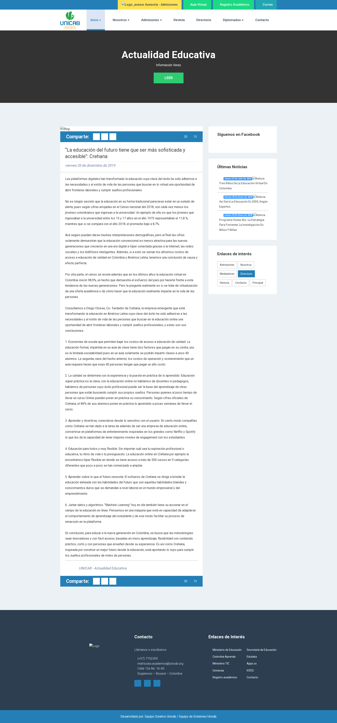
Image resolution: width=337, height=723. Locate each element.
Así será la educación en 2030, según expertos (243, 202)
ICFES (250, 670)
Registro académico (225, 677)
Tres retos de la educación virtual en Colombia (243, 183)
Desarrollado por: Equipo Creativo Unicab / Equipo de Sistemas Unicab (168, 716)
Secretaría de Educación (262, 649)
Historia (224, 282)
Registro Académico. (234, 4)
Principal (258, 282)
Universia (218, 670)
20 (185, 136)
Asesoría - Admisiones (161, 4)
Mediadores (227, 273)
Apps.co (252, 663)
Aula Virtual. (198, 4)
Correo (267, 4)
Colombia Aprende (224, 656)
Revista (179, 20)
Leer (169, 78)
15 (195, 136)
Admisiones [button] (150, 20)
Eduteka (252, 656)
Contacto (262, 20)
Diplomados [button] (232, 20)
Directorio (203, 20)
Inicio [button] (94, 20)
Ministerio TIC (221, 663)
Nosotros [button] (120, 20)
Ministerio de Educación (227, 649)
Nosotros (246, 264)
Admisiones (227, 264)
